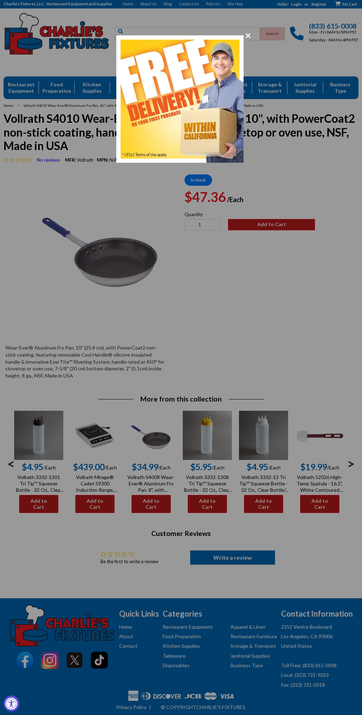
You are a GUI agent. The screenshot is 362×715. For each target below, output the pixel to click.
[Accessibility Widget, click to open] (11, 703)
